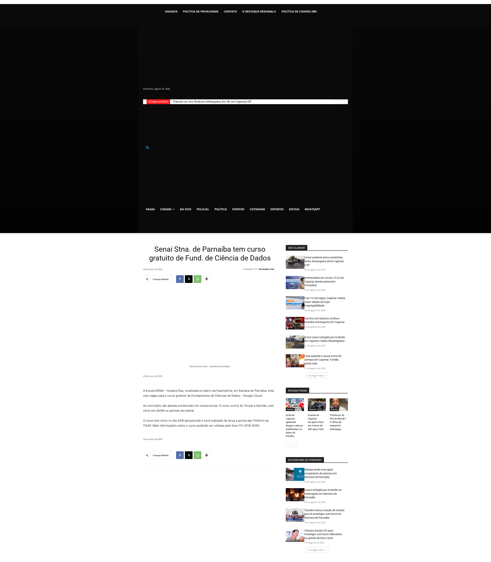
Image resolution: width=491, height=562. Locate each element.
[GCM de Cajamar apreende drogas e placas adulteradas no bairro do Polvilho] (295, 404)
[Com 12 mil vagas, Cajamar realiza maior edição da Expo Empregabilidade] (295, 302)
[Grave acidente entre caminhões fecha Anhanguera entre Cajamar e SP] (295, 262)
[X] (189, 279)
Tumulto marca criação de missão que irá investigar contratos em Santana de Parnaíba (324, 514)
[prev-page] (288, 445)
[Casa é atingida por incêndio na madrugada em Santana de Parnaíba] (295, 494)
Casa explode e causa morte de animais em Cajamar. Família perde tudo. (322, 359)
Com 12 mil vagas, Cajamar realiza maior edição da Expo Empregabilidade (324, 302)
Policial (290, 409)
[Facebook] (180, 279)
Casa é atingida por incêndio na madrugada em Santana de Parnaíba (323, 493)
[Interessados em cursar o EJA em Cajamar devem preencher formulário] (295, 282)
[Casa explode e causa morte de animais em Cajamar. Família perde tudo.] (295, 360)
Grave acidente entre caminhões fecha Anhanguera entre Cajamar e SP (324, 261)
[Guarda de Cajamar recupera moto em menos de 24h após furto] (317, 404)
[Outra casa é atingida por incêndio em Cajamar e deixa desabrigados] (295, 342)
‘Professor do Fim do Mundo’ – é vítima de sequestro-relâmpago (339, 422)
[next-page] (294, 445)
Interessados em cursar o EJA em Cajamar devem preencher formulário (324, 281)
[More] (207, 279)
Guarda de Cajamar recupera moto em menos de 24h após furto (316, 422)
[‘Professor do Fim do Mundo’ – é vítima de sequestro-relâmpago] (339, 404)
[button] (147, 147)
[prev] (336, 101)
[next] (342, 101)
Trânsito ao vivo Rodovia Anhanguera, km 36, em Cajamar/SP (212, 101)
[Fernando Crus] (240, 269)
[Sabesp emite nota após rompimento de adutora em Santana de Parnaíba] (295, 474)
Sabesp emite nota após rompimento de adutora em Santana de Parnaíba (320, 473)
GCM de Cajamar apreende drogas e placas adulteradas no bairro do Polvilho (294, 426)
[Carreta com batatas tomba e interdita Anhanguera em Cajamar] (295, 323)
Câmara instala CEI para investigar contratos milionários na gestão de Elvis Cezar (323, 534)
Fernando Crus (266, 269)
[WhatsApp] (197, 279)
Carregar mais (315, 375)
